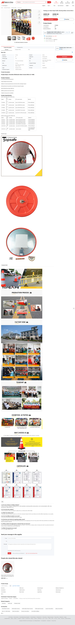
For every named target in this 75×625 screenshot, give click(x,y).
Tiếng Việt (62, 618)
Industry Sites (45, 617)
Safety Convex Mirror (59, 608)
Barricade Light (40, 588)
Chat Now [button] (67, 19)
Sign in (73, 2)
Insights (65, 617)
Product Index (56, 617)
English (12, 618)
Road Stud (4, 603)
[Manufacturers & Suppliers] (7, 2)
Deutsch (35, 618)
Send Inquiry (50, 19)
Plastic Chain (21, 591)
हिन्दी (52, 618)
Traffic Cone (21, 588)
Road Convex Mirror (15, 611)
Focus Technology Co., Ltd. (30, 620)
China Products (16, 617)
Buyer (49, 5)
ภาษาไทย (55, 618)
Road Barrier (3, 589)
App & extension (60, 5)
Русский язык (28, 618)
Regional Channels (50, 617)
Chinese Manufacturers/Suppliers (24, 617)
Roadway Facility (17, 603)
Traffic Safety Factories (16, 608)
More (2, 613)
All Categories (5, 5)
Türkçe (59, 618)
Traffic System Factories (39, 608)
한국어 (46, 618)
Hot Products (11, 617)
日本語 (50, 618)
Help (54, 5)
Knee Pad (2, 588)
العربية (43, 618)
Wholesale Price (39, 617)
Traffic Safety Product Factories (27, 608)
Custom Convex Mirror (49, 608)
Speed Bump (40, 591)
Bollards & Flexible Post (60, 588)
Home (2, 7)
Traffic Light (10, 603)
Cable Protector (22, 589)
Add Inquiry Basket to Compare (22, 42)
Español (15, 618)
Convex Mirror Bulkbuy (35, 611)
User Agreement (43, 620)
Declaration (49, 620)
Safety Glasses (58, 589)
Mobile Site (61, 617)
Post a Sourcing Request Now (31, 553)
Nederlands (39, 618)
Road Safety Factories (5, 608)
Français (23, 618)
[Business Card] (72, 52)
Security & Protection (7, 7)
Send (9, 553)
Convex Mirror (19, 7)
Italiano (32, 618)
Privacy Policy (54, 620)
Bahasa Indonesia (68, 618)
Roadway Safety (13, 7)
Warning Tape (58, 591)
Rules (73, 5)
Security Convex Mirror (25, 611)
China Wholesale (33, 617)
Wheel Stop (39, 589)
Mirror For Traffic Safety (6, 611)
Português (19, 618)
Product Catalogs (17, 585)
